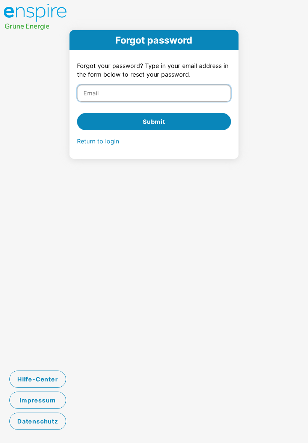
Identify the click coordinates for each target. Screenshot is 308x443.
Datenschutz (37, 421)
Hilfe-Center (37, 379)
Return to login (98, 141)
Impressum (38, 400)
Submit (154, 121)
